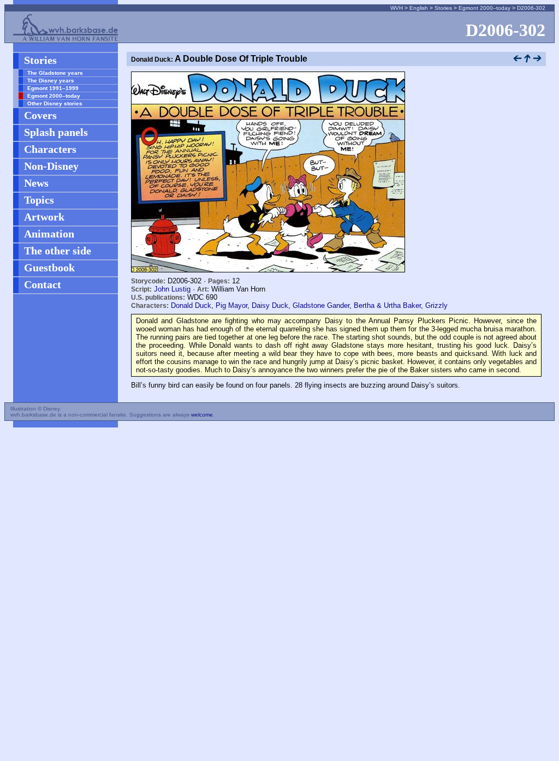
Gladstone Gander (321, 305)
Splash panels (56, 132)
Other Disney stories (54, 103)
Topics (39, 200)
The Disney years (50, 81)
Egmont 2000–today (484, 8)
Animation (49, 234)
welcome (202, 415)
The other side (57, 251)
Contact (42, 284)
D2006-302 (531, 8)
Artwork (44, 217)
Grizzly (436, 305)
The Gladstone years (55, 73)
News (36, 183)
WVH (396, 8)
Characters (50, 149)
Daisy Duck (270, 305)
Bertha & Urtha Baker (387, 305)
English (418, 8)
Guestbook (49, 267)
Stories (443, 8)
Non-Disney (51, 166)
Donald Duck (191, 305)
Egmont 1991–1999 (53, 88)
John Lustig (172, 289)
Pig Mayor (231, 305)
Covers (40, 115)
